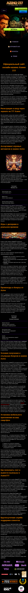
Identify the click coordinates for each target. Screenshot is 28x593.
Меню (4, 10)
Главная (14, 42)
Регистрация (22, 9)
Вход (23, 11)
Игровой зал (14, 46)
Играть (14, 29)
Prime (14, 56)
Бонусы (14, 51)
